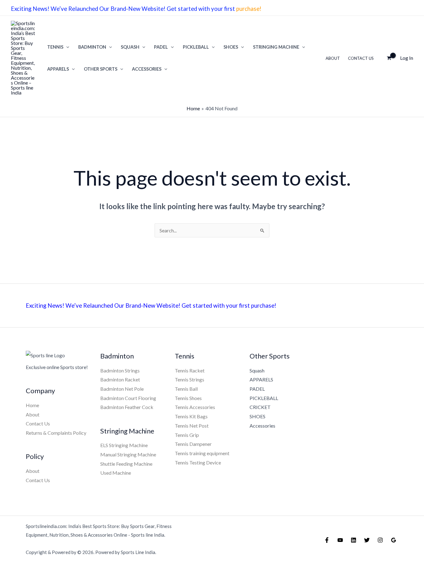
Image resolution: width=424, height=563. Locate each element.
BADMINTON (92, 47)
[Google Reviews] (393, 540)
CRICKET (260, 407)
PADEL (161, 47)
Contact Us (361, 58)
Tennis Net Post (192, 426)
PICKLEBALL (196, 47)
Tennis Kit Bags (191, 416)
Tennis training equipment (202, 453)
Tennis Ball (186, 389)
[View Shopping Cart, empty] (389, 58)
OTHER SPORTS (100, 69)
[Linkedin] (353, 540)
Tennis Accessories (195, 407)
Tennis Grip (187, 435)
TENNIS (55, 47)
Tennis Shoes (188, 398)
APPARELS (58, 69)
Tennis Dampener (193, 444)
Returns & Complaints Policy (56, 433)
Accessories (146, 69)
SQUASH (130, 47)
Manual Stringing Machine (128, 454)
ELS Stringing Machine (124, 445)
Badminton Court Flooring (128, 398)
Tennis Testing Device (198, 462)
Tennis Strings (189, 379)
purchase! (249, 8)
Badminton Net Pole (122, 389)
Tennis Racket (190, 370)
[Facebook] (327, 540)
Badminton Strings (120, 370)
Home (32, 405)
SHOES (230, 47)
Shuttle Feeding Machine (126, 464)
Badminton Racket (120, 379)
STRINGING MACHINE (276, 47)
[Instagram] (380, 540)
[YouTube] (340, 540)
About (333, 58)
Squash (257, 370)
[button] (66, 47)
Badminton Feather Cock (126, 407)
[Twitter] (367, 540)
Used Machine (115, 473)
